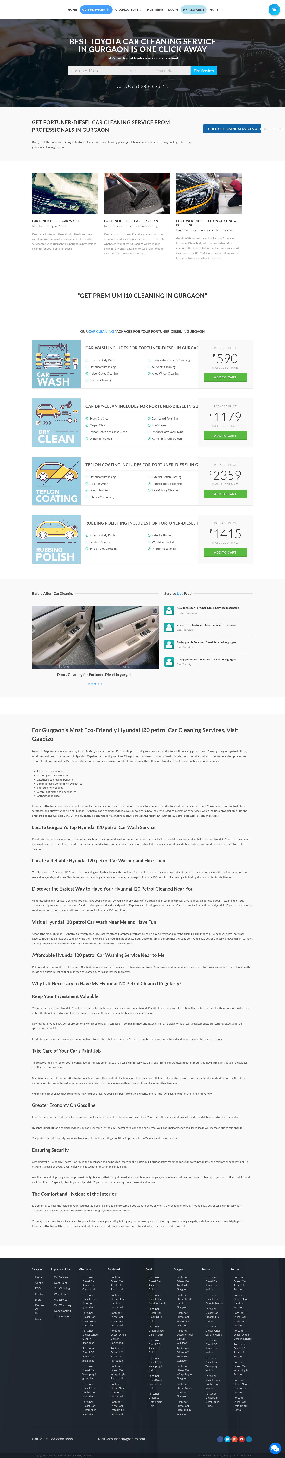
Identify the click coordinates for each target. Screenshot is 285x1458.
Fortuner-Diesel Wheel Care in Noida (213, 1330)
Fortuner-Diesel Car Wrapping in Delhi (156, 1364)
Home (38, 1277)
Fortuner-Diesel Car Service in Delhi (155, 1283)
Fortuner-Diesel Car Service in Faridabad (117, 1283)
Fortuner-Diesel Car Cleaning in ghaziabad (89, 1319)
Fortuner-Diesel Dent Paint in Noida (214, 1299)
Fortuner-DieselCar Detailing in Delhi (155, 1399)
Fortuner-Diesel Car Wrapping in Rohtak (241, 1368)
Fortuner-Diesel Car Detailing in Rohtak (241, 1403)
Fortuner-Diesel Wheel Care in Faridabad (119, 1336)
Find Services (204, 70)
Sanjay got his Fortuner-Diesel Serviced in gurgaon (207, 642)
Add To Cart (225, 377)
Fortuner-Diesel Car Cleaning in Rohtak (240, 1319)
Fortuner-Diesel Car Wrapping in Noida (212, 1364)
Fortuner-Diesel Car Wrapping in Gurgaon (184, 1372)
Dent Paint (60, 1282)
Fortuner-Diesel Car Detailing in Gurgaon (184, 1407)
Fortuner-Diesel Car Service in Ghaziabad (88, 1283)
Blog (38, 1299)
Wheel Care (61, 1294)
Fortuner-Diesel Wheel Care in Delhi (156, 1330)
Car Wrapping (62, 1305)
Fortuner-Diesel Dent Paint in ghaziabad (89, 1301)
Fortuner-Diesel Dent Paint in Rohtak (241, 1301)
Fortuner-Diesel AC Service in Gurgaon (183, 1354)
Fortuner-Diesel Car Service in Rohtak (240, 1283)
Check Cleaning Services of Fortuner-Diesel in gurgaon (234, 129)
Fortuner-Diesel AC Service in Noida (211, 1346)
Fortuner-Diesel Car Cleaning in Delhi (155, 1314)
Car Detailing (62, 1316)
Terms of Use (203, 1455)
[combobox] (103, 70)
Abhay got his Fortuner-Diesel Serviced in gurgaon (207, 659)
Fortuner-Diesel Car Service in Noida (211, 1283)
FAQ (38, 1288)
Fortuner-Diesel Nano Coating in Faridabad (118, 1390)
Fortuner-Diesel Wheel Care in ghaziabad (90, 1336)
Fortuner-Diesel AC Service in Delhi (155, 1346)
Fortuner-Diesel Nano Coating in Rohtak (241, 1386)
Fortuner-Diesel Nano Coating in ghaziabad (89, 1390)
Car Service (61, 1277)
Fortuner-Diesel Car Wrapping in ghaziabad (89, 1372)
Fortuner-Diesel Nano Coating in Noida (212, 1382)
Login (38, 1319)
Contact (40, 1294)
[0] (273, 9)
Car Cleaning (62, 1288)
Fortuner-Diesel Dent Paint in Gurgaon (184, 1301)
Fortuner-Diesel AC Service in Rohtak (240, 1350)
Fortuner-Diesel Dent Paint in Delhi (157, 1299)
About (39, 1282)
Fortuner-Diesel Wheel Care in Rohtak (242, 1334)
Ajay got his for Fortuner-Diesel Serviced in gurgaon (208, 607)
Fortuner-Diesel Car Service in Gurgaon (183, 1283)
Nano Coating (62, 1310)
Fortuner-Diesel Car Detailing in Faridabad (118, 1407)
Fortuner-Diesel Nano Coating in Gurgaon (184, 1390)
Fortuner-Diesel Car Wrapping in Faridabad (118, 1372)
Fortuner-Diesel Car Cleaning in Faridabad (117, 1319)
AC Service (60, 1299)
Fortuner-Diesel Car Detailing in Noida (212, 1399)
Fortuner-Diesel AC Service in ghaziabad (88, 1354)
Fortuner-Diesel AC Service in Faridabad (117, 1354)
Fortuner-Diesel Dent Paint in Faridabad (118, 1301)
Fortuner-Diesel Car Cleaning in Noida (212, 1314)
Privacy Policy (222, 1455)
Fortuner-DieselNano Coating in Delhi (156, 1382)
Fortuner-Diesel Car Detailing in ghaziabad (89, 1407)
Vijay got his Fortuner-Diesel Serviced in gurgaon (206, 625)
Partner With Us (39, 1309)
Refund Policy (242, 1455)
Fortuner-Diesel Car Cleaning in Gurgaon (183, 1319)
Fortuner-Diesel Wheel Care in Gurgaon (185, 1336)
